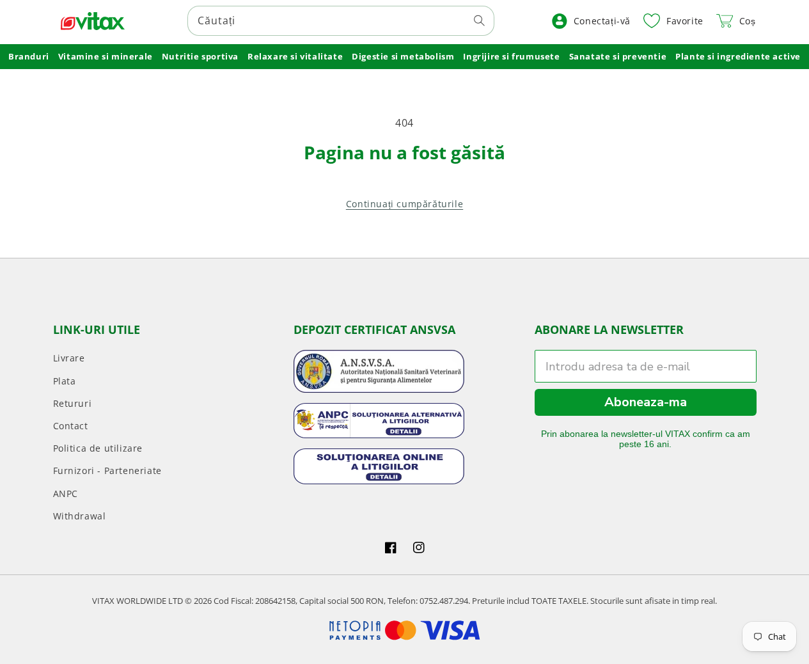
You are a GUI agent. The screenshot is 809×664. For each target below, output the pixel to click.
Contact (70, 426)
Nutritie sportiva (200, 56)
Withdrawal (79, 516)
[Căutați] (480, 20)
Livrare (69, 358)
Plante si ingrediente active (738, 56)
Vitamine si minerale (105, 56)
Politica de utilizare (98, 448)
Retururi (72, 403)
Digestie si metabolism (403, 56)
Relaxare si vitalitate (295, 56)
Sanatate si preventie (618, 56)
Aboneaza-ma (645, 402)
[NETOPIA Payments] (405, 630)
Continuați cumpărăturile (404, 204)
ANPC (65, 493)
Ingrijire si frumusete (511, 56)
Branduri (28, 56)
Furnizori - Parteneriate (107, 470)
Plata (64, 381)
